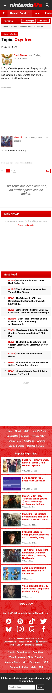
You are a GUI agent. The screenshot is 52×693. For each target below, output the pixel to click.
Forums (8, 21)
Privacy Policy (38, 436)
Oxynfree (23, 39)
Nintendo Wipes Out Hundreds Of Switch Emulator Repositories (28, 364)
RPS (41, 667)
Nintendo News (12, 662)
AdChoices (43, 642)
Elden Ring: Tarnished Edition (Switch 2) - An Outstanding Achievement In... (27, 321)
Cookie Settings (16, 446)
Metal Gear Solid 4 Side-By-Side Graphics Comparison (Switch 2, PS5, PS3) (28, 333)
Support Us (12, 436)
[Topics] (5, 5)
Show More (25, 604)
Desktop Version (35, 446)
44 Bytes (31, 642)
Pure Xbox (38, 652)
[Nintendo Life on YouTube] (20, 622)
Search (44, 21)
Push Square (23, 652)
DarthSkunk (20, 55)
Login (20, 225)
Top (9, 431)
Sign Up (30, 225)
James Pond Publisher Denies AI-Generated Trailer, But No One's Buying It (28, 311)
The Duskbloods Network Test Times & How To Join (27, 290)
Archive (41, 441)
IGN (24, 662)
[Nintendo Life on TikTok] (32, 622)
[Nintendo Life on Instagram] (20, 630)
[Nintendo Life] (26, 5)
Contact (25, 436)
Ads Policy (29, 441)
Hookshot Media (23, 639)
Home (5, 26)
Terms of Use (14, 441)
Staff (26, 431)
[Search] (47, 5)
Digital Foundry (35, 657)
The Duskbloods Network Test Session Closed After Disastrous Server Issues (28, 345)
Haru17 (18, 137)
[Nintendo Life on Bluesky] (8, 630)
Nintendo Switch (26, 26)
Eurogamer (34, 662)
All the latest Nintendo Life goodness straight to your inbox (26, 679)
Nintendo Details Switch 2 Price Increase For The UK (27, 372)
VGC (46, 662)
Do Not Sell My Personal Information (26, 645)
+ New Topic (28, 21)
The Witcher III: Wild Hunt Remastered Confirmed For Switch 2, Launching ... (26, 301)
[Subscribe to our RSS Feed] (8, 622)
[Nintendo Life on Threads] (32, 630)
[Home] (3, 13)
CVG (33, 667)
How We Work (39, 431)
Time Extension (17, 657)
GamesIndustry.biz (19, 667)
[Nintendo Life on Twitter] (43, 622)
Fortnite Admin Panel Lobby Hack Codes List (26, 282)
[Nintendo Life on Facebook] (43, 630)
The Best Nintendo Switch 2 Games (26, 355)
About (18, 431)
